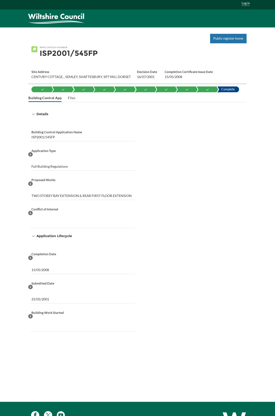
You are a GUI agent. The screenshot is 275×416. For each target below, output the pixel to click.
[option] (42, 89)
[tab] (45, 98)
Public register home (228, 38)
